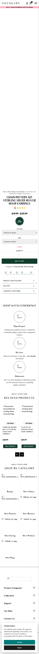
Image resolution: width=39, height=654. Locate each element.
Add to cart (19, 261)
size (19, 238)
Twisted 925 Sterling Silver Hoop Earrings (27, 430)
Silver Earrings (11, 191)
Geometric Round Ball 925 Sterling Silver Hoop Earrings (10, 431)
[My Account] (27, 3)
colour (19, 229)
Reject (19, 648)
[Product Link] (10, 412)
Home (5, 191)
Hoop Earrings (21, 191)
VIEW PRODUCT (10, 446)
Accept (19, 642)
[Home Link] (11, 3)
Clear (19, 247)
